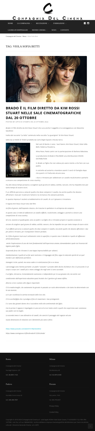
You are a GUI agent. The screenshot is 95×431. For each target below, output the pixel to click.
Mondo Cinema (38, 30)
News (54, 30)
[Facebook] (85, 23)
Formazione (59, 23)
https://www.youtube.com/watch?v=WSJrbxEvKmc (23, 329)
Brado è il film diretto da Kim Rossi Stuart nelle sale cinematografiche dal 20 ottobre (43, 113)
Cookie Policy (54, 412)
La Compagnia (23, 23)
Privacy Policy (54, 406)
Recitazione (41, 23)
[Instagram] (88, 23)
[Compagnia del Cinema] (47, 11)
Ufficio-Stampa (23, 122)
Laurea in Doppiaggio (18, 30)
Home (10, 23)
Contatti (64, 30)
